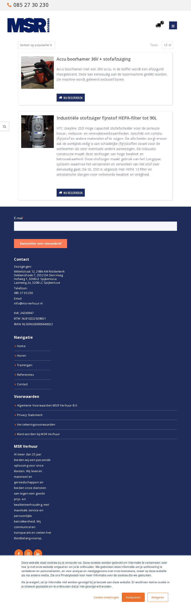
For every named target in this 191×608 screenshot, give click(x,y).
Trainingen (24, 365)
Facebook (18, 553)
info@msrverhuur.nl (28, 303)
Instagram (28, 553)
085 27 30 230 (30, 4)
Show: (156, 45)
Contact (22, 384)
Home (21, 346)
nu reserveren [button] (73, 98)
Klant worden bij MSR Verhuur (38, 434)
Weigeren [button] (157, 597)
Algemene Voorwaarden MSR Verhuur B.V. (47, 405)
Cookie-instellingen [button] (106, 597)
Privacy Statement (29, 415)
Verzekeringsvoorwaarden (36, 425)
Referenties (25, 375)
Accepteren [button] (133, 597)
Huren (21, 356)
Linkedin (38, 553)
